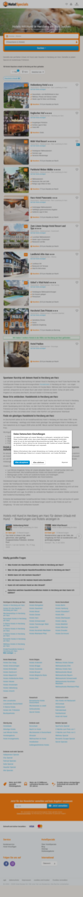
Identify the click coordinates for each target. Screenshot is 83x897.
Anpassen (65, 462)
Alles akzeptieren (21, 462)
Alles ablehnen (38, 462)
